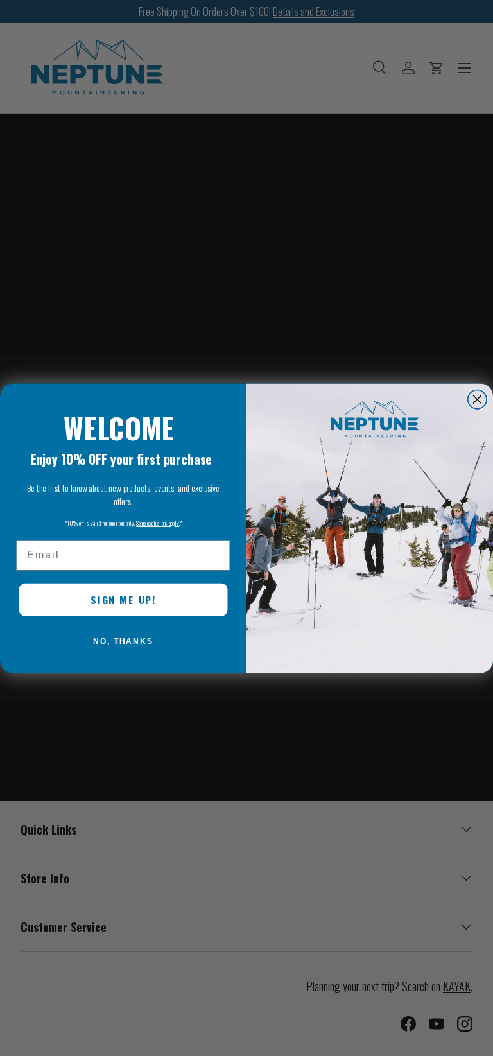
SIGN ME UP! (123, 599)
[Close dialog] (477, 399)
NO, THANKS (123, 641)
